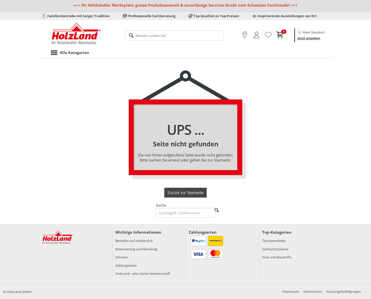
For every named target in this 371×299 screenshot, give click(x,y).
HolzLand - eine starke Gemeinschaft (142, 273)
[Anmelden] (256, 35)
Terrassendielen (274, 240)
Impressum (290, 291)
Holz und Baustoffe (276, 257)
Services (121, 257)
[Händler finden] (244, 35)
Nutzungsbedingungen (343, 291)
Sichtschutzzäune (275, 249)
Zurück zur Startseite (185, 192)
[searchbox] (174, 35)
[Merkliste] (268, 35)
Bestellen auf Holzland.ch (134, 240)
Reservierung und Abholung (136, 249)
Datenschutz (312, 291)
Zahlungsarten (126, 265)
